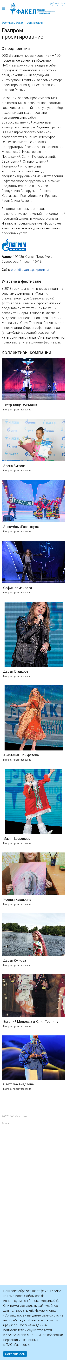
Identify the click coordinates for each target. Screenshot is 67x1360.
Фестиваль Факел (12, 22)
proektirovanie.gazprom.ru (30, 270)
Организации (35, 22)
